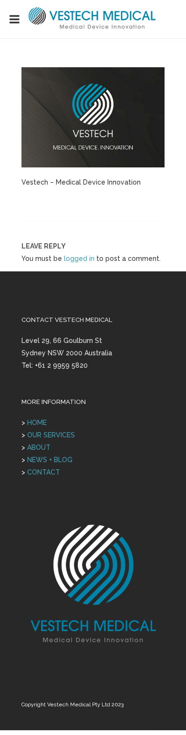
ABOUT (39, 447)
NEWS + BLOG (49, 460)
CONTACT (43, 472)
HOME (37, 422)
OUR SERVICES (51, 435)
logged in (79, 258)
